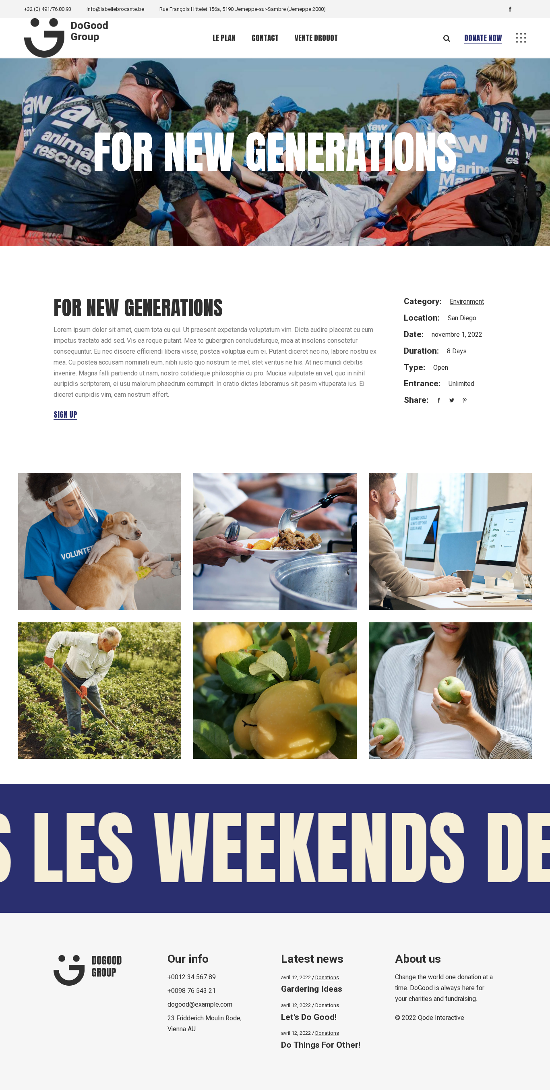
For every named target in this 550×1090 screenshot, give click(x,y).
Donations (327, 977)
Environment (467, 302)
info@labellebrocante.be (115, 9)
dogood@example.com (199, 1004)
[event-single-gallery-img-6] (450, 690)
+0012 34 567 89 (191, 977)
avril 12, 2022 (296, 977)
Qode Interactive (441, 1018)
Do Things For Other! (320, 1045)
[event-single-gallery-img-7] (99, 541)
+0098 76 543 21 (191, 991)
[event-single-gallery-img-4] (99, 690)
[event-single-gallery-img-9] (450, 541)
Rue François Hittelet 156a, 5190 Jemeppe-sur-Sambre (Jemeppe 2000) (242, 9)
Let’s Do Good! (309, 1017)
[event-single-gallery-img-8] (274, 541)
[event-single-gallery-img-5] (274, 690)
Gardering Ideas (311, 989)
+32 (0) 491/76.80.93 (47, 9)
